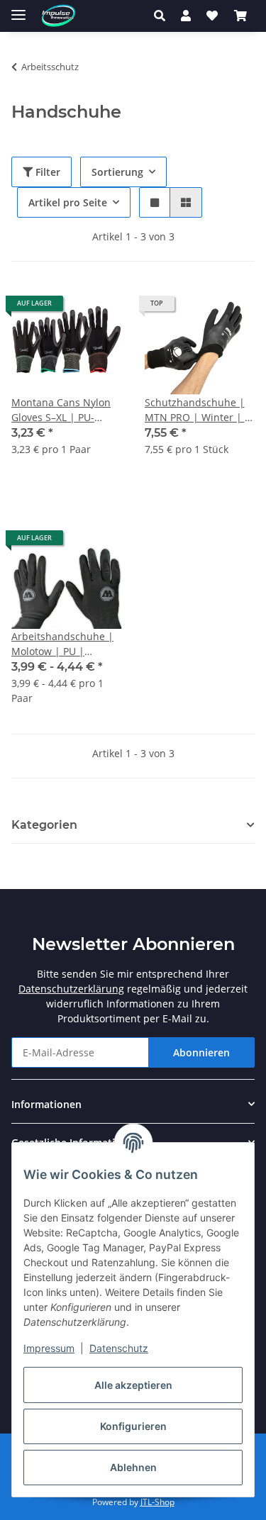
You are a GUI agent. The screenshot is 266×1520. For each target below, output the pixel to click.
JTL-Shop (157, 1502)
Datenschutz (118, 1348)
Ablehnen (133, 1467)
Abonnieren (201, 1052)
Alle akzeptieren (133, 1385)
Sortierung (117, 172)
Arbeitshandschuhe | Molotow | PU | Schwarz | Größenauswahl (62, 644)
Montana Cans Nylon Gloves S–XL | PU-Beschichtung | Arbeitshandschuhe (61, 410)
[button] (163, 15)
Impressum (48, 1348)
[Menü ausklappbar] (18, 9)
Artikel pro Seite (67, 202)
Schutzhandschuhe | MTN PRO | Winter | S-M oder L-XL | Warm (199, 410)
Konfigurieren (133, 1426)
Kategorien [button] (44, 825)
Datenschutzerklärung (71, 988)
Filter (46, 172)
